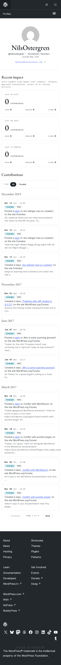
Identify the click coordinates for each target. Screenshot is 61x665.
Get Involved (38, 567)
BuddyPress (11, 610)
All (13, 184)
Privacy (7, 557)
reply (17, 211)
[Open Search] (46, 4)
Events (35, 572)
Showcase (37, 540)
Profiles (7, 13)
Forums (22, 184)
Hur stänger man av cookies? (37, 265)
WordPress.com (13, 594)
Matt (7, 599)
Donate (37, 578)
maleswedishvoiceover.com (29, 62)
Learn (6, 567)
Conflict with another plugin (36, 497)
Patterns (36, 557)
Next (47, 516)
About (6, 540)
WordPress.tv (12, 583)
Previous (15, 516)
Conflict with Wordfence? (35, 470)
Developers (9, 578)
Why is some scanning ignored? (38, 367)
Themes (35, 546)
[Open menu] (56, 4)
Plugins (35, 551)
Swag (36, 583)
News (6, 546)
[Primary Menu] (54, 13)
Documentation (12, 572)
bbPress (9, 605)
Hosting (7, 551)
